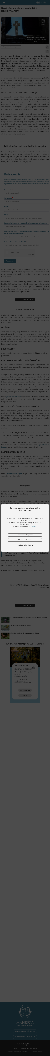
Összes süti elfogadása (25, 535)
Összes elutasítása (25, 540)
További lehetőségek (25, 545)
